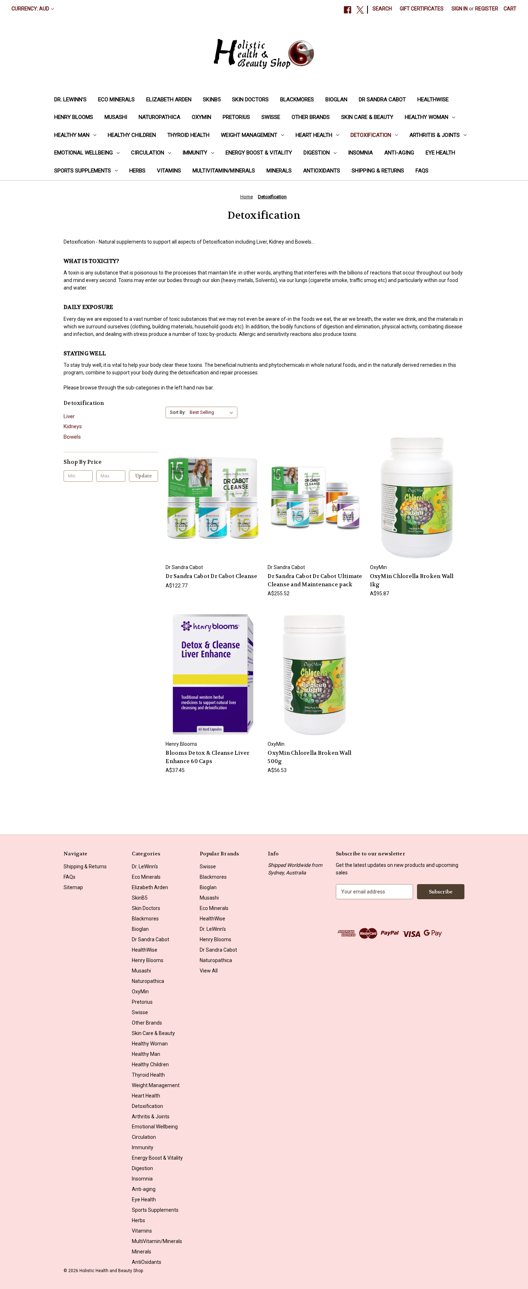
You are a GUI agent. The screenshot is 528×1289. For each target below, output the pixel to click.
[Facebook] (347, 10)
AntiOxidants (321, 170)
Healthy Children (132, 135)
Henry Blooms (73, 117)
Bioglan (336, 99)
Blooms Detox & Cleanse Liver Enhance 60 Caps (207, 757)
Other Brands (311, 117)
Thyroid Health (188, 135)
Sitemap (73, 887)
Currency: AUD (30, 8)
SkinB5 (212, 99)
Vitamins (169, 170)
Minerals (279, 170)
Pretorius (236, 117)
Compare (210, 498)
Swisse (270, 117)
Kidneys (73, 426)
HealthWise (433, 99)
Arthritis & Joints (434, 135)
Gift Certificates (422, 8)
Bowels (72, 437)
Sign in (459, 8)
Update (143, 476)
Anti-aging (399, 152)
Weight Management (249, 135)
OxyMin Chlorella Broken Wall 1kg (412, 580)
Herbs (137, 170)
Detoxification (371, 135)
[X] (360, 10)
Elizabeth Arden (168, 99)
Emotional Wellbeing (83, 152)
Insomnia (360, 152)
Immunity (194, 152)
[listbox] (213, 412)
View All (209, 971)
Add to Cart (213, 511)
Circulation (147, 152)
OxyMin (201, 117)
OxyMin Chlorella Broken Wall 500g (309, 757)
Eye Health (440, 152)
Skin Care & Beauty (367, 117)
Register (486, 8)
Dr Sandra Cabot (382, 99)
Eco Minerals (116, 99)
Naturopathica (159, 117)
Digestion (317, 152)
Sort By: (178, 412)
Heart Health (314, 135)
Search (382, 8)
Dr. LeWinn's (70, 99)
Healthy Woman (426, 117)
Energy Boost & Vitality (259, 152)
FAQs (422, 170)
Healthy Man (71, 135)
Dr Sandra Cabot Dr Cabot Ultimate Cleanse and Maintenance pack (315, 580)
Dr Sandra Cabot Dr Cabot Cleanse (211, 576)
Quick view (211, 485)
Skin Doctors (250, 99)
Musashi (116, 117)
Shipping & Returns (378, 170)
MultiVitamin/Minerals (224, 170)
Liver (69, 416)
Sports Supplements (82, 170)
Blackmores (297, 99)
